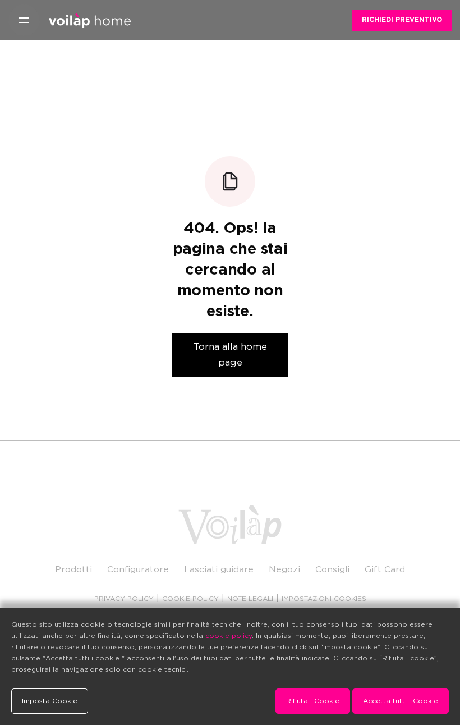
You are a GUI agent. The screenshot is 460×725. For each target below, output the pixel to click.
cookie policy (228, 635)
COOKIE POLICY (190, 598)
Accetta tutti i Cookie (400, 700)
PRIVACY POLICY (124, 598)
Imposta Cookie (49, 700)
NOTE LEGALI (250, 598)
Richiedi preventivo (402, 19)
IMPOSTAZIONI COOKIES (324, 598)
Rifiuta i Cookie (312, 700)
